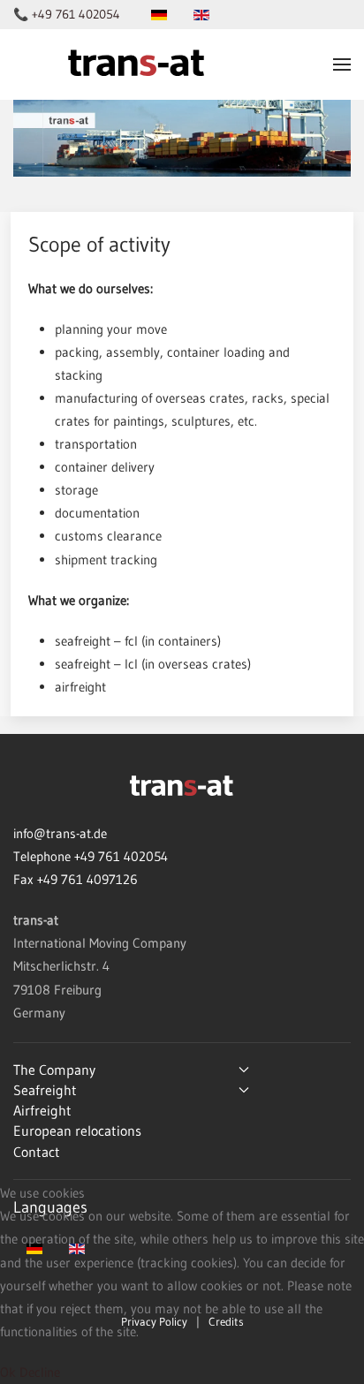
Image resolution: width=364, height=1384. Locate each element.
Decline (39, 1372)
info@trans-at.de (60, 833)
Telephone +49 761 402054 (90, 856)
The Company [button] (54, 1069)
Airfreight (42, 1110)
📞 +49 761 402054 (66, 14)
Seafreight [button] (45, 1090)
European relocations (77, 1130)
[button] (342, 64)
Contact (36, 1152)
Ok (8, 1372)
